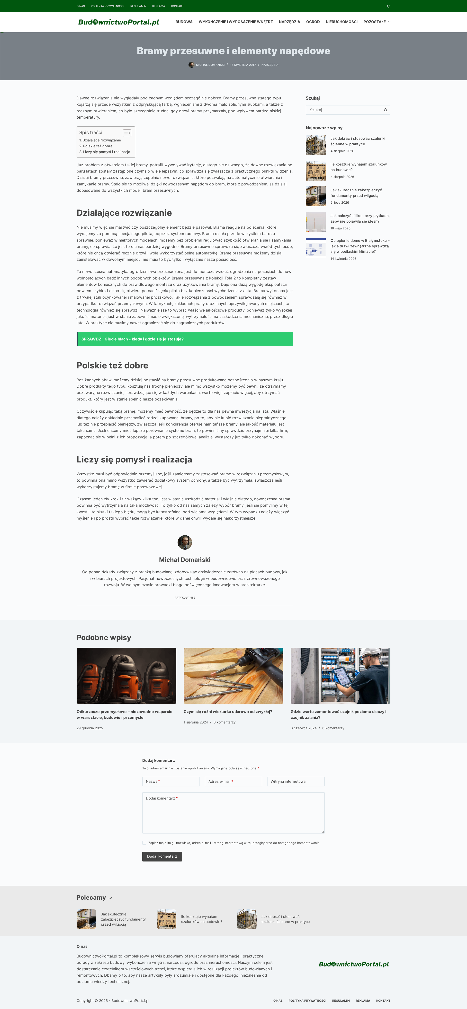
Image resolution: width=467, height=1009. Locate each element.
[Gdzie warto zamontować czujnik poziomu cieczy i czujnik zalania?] (340, 676)
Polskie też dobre (97, 146)
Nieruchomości (342, 21)
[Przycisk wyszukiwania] (385, 109)
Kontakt (177, 6)
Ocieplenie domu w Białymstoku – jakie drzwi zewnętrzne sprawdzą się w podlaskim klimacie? (360, 246)
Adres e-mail (220, 781)
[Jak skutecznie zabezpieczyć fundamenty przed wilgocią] (316, 196)
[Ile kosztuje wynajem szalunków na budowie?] (316, 171)
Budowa (184, 21)
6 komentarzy (225, 722)
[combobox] (343, 110)
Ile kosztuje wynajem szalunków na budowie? (201, 919)
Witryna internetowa (288, 781)
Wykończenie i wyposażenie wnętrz (236, 21)
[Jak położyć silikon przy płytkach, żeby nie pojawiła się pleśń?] (316, 222)
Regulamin (138, 6)
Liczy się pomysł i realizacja (106, 152)
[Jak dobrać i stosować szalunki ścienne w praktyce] (316, 145)
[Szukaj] (388, 6)
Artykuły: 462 (185, 597)
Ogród (313, 21)
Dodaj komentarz (162, 798)
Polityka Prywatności (107, 6)
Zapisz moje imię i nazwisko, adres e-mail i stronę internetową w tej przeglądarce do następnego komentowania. (234, 843)
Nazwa (153, 781)
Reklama (158, 6)
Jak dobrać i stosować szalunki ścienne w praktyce (285, 919)
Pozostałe (375, 21)
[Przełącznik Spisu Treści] (124, 133)
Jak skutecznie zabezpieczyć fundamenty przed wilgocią (123, 919)
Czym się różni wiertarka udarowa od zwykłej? (228, 711)
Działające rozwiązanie (101, 140)
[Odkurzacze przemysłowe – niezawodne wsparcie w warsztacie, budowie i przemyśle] (126, 676)
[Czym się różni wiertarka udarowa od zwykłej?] (233, 676)
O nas (81, 6)
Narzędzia (289, 21)
